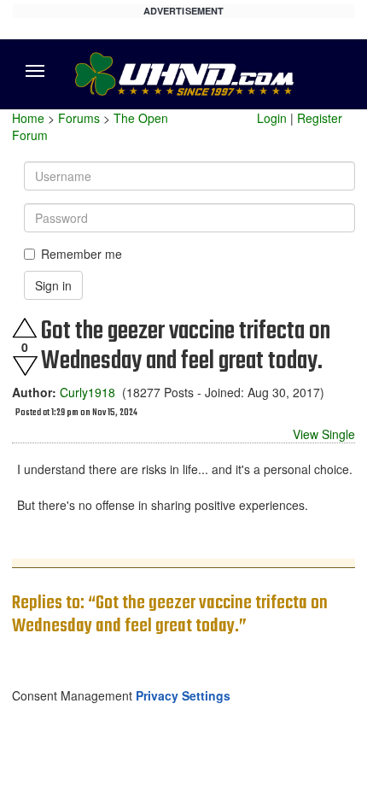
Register (319, 117)
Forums (79, 117)
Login (272, 117)
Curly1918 (87, 392)
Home (28, 117)
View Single (324, 434)
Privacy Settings (183, 695)
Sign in (53, 285)
